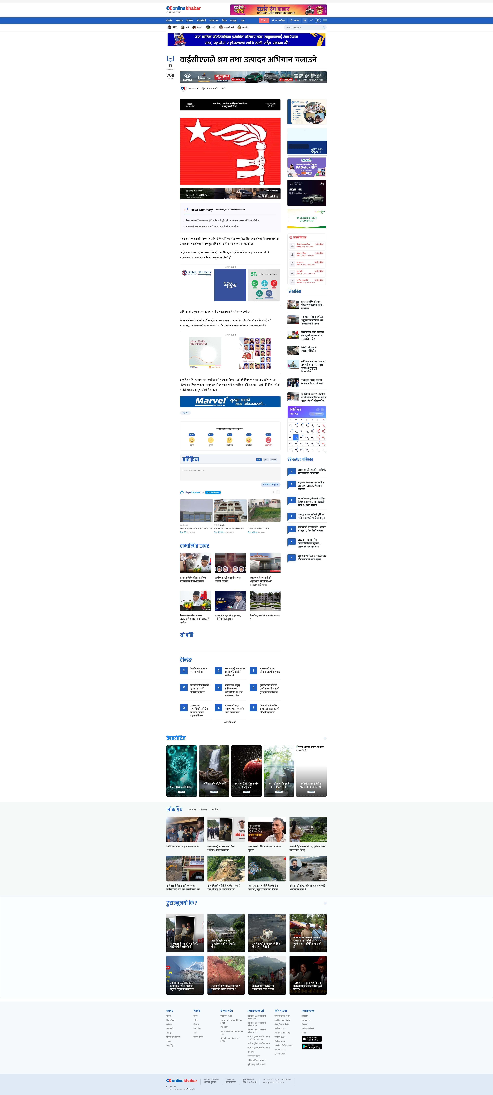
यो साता (203, 810)
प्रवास (168, 1041)
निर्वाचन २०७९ (279, 1037)
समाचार (179, 21)
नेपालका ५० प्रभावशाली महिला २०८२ (257, 1017)
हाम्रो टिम (305, 1016)
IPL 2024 (224, 1027)
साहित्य (169, 1024)
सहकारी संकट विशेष (282, 1016)
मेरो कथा (251, 1052)
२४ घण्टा (192, 810)
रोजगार (196, 1024)
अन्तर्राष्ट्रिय (170, 1045)
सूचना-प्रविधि (198, 1037)
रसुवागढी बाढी (229, 27)
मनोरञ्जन (214, 21)
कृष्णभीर (245, 27)
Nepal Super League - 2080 (230, 1039)
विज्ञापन (304, 1024)
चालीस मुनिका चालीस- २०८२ (259, 1043)
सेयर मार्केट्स (280, 20)
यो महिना (214, 810)
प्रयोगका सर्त (306, 1020)
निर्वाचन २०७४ (280, 1028)
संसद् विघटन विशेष (281, 1024)
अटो (195, 1033)
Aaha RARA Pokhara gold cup (231, 1032)
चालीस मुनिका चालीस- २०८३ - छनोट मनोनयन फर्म (259, 1038)
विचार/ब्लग (170, 1020)
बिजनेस (189, 21)
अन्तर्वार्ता (169, 1028)
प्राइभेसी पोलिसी (308, 1028)
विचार (224, 21)
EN (305, 20)
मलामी (213, 27)
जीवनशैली (201, 21)
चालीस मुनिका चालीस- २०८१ (259, 1048)
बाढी (187, 27)
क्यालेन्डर (295, 409)
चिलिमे (174, 27)
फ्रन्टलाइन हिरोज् (254, 1056)
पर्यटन (195, 1020)
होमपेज (169, 21)
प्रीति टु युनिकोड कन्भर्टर (256, 1060)
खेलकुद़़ (169, 1033)
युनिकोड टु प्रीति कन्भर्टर (256, 1064)
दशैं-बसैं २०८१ (279, 1054)
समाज (168, 1016)
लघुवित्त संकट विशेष (282, 1020)
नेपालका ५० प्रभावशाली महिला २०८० (257, 1031)
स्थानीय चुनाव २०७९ (282, 1033)
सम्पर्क (304, 1033)
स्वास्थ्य (296, 20)
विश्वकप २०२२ (279, 1049)
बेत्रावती (199, 27)
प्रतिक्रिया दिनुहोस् (270, 484)
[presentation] (273, 492)
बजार (195, 1016)
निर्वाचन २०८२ (279, 1041)
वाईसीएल (185, 412)
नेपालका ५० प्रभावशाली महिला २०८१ (257, 1024)
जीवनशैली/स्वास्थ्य (173, 1037)
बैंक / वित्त (197, 1028)
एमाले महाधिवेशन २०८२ (283, 1045)
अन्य (243, 21)
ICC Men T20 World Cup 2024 (231, 1021)
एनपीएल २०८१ (226, 1016)
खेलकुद (233, 21)
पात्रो (265, 20)
